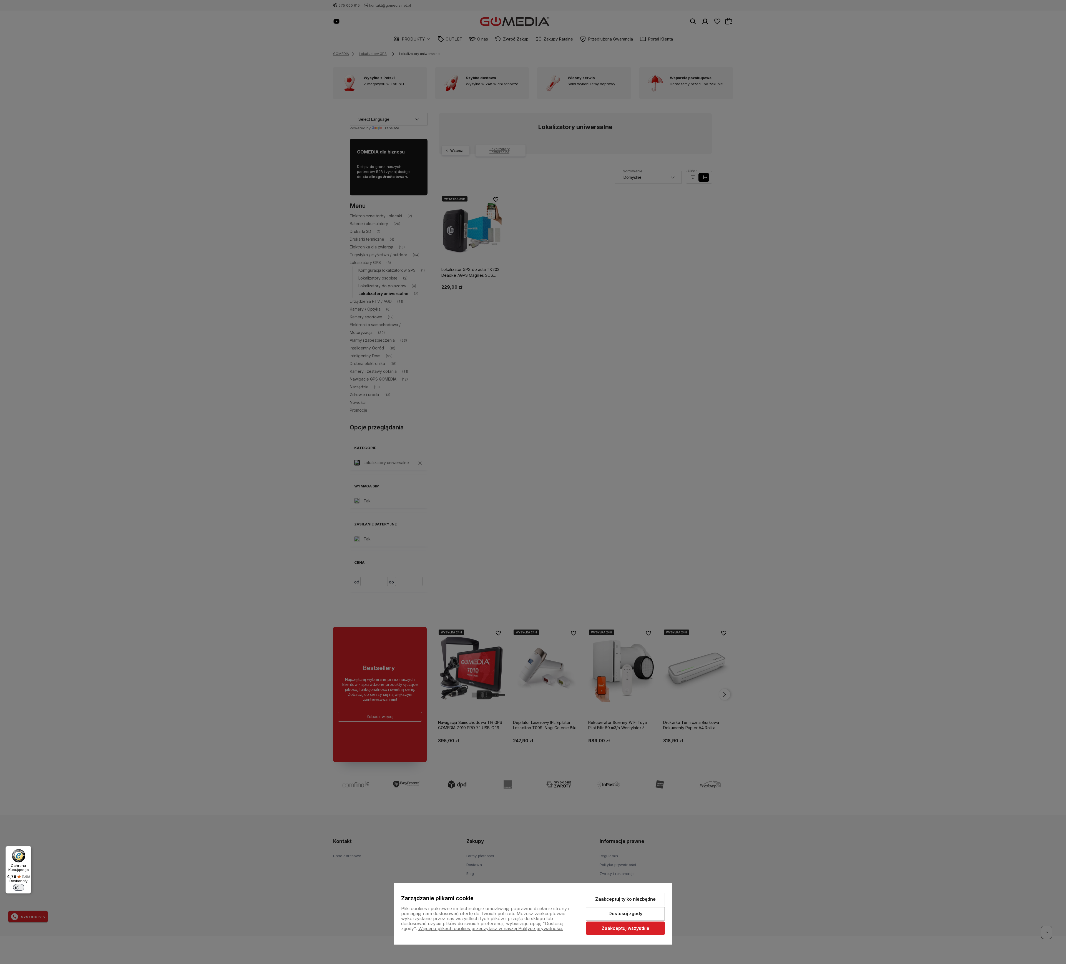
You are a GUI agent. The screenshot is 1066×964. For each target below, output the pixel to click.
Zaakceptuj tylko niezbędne (625, 899)
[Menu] (28, 849)
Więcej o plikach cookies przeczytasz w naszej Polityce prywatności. (490, 928)
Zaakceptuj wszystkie (625, 928)
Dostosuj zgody (625, 913)
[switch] (18, 887)
